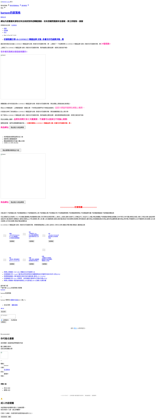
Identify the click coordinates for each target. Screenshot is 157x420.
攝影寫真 (15, 305)
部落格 (6, 30)
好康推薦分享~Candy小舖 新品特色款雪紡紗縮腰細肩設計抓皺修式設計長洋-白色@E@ (32, 274)
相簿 (5, 28)
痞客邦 (12, 300)
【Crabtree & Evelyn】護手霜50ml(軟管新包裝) (53, 236)
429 (10, 257)
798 (30, 232)
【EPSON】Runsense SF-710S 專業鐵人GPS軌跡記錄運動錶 (14, 236)
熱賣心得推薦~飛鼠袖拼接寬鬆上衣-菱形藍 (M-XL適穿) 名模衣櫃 (25, 280)
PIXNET (66, 395)
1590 (43, 256)
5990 (10, 233)
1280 (30, 257)
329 (49, 233)
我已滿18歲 (4, 416)
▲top (2, 308)
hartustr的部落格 (10, 12)
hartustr (3, 289)
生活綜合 (14, 25)
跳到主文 (3, 17)
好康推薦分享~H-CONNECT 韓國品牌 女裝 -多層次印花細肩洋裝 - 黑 (34, 39)
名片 (5, 32)
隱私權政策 (87, 395)
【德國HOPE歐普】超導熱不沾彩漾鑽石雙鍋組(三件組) (47, 259)
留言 (16, 300)
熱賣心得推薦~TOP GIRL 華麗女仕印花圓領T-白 (19, 272)
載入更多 (3, 311)
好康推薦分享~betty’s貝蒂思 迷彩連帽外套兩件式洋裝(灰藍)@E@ (25, 278)
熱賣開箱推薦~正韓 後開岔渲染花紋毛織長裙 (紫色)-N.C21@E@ (25, 276)
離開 (9, 416)
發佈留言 (3, 322)
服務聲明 (94, 395)
